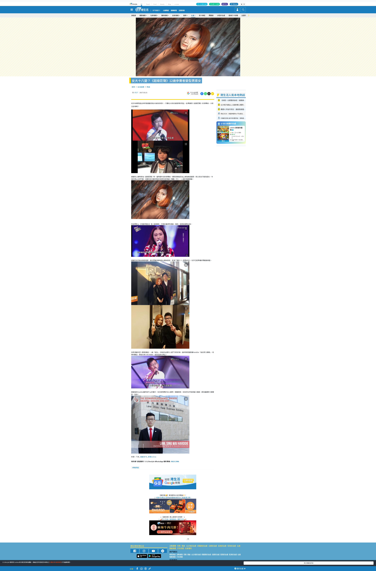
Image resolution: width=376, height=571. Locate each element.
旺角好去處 (232, 545)
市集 (179, 545)
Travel (148, 4)
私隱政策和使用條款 (55, 562)
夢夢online (152, 457)
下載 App (234, 4)
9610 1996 (175, 461)
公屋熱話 (166, 10)
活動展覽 (172, 545)
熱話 (148, 87)
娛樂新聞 (174, 10)
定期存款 (182, 10)
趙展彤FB (143, 457)
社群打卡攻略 (215, 4)
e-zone (177, 4)
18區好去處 (221, 15)
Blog (169, 4)
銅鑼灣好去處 (202, 545)
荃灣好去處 (222, 545)
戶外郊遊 (180, 548)
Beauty (162, 4)
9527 (136, 92)
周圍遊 (211, 15)
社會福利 (188, 548)
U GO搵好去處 (203, 4)
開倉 (183, 545)
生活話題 (140, 87)
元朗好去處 (213, 545)
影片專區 (202, 15)
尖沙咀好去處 (191, 545)
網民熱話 (172, 554)
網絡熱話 (136, 467)
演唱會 (133, 15)
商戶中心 (224, 4)
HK (141, 4)
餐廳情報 (172, 548)
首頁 (133, 87)
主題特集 (244, 15)
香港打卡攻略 (233, 15)
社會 (238, 545)
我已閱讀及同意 (308, 563)
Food (154, 4)
